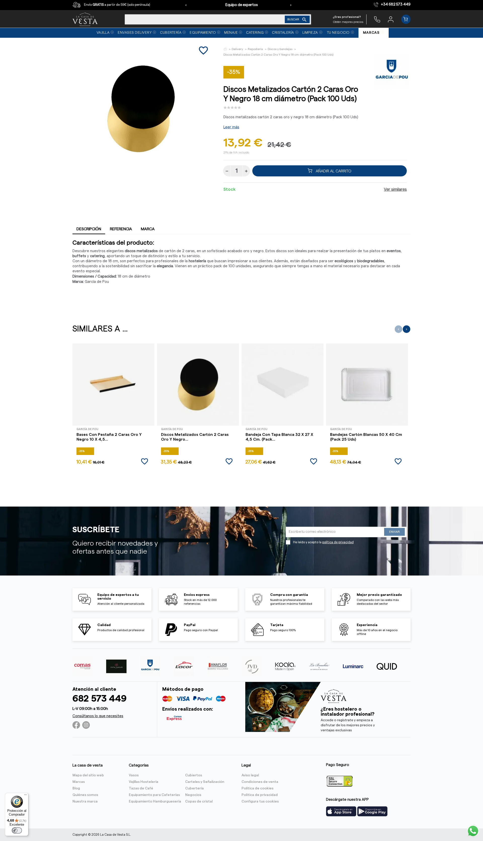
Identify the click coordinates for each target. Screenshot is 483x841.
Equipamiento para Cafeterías (154, 795)
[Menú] (25, 796)
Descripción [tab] (88, 229)
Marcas (78, 782)
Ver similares (395, 189)
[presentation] (186, 5)
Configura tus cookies (260, 801)
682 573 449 (99, 698)
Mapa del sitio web (88, 775)
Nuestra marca (85, 801)
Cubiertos (193, 775)
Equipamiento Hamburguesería (155, 801)
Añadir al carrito (333, 171)
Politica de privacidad (260, 795)
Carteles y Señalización (204, 782)
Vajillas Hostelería (143, 782)
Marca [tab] (148, 229)
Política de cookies (257, 788)
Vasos (134, 775)
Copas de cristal (199, 801)
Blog (76, 788)
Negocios (193, 795)
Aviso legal (250, 775)
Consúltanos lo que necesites (97, 716)
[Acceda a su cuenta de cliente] (391, 19)
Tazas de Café (141, 788)
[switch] (17, 830)
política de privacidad (338, 542)
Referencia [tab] (121, 229)
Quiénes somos (85, 795)
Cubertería (194, 788)
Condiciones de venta (260, 782)
